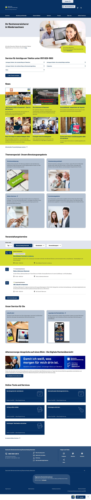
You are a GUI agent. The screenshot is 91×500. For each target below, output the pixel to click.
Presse (59, 15)
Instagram (64, 456)
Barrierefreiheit (82, 488)
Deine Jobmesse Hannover (21, 271)
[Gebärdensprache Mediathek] (77, 8)
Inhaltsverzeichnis (56, 488)
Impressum (8, 488)
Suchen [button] (67, 1)
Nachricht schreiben (40, 455)
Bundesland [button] (39, 245)
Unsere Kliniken (36, 15)
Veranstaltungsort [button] (53, 245)
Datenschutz (31, 488)
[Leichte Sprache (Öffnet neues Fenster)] (81, 8)
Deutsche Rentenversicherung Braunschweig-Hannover (20, 470)
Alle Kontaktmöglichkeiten (42, 460)
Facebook (82, 456)
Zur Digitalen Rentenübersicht (14, 375)
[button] (80, 497)
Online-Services (82, 15)
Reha (7, 69)
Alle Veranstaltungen (12, 298)
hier (26, 47)
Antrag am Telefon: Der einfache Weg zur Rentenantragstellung (21, 66)
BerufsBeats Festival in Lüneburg (23, 256)
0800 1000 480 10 (13, 454)
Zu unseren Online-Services (12, 438)
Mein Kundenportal (69, 6)
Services (7, 15)
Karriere (49, 15)
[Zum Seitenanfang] (88, 497)
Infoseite (69, 50)
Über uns (69, 15)
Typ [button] (8, 245)
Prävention (49, 66)
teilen (64, 462)
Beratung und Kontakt (21, 15)
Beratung (38, 457)
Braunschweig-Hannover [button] (22, 245)
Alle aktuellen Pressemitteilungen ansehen (15, 147)
